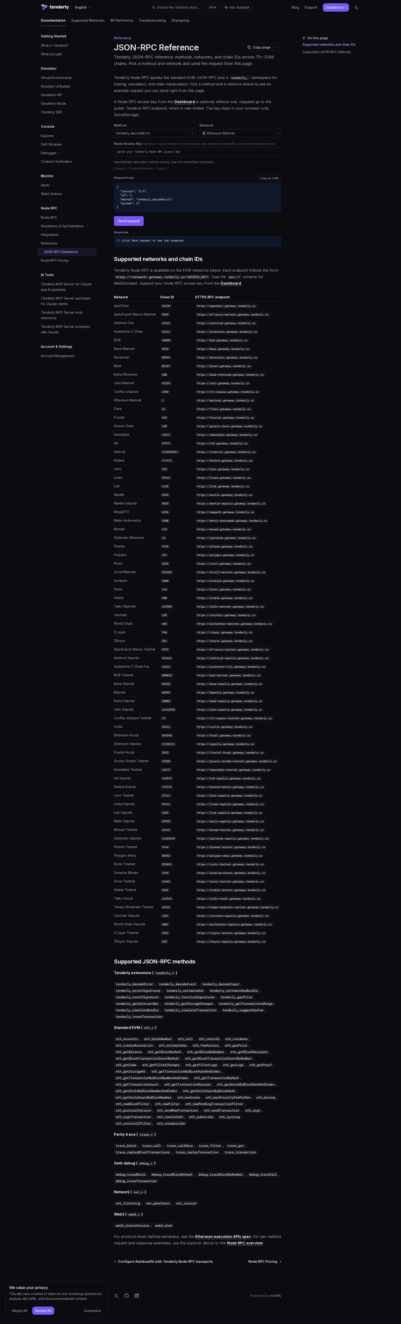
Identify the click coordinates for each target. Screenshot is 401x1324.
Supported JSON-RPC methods (327, 52)
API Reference (121, 20)
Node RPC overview (245, 1243)
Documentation (53, 20)
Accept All (43, 1311)
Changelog (180, 20)
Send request (129, 221)
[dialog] (57, 1300)
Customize (92, 1311)
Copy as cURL (269, 178)
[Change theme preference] (356, 7)
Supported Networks (88, 20)
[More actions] (277, 47)
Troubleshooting (152, 20)
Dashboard (185, 101)
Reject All (19, 1311)
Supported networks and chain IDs (329, 44)
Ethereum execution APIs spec (223, 1236)
